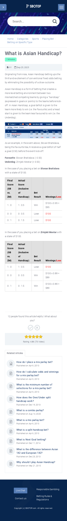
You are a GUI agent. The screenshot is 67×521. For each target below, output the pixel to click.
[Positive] (30, 326)
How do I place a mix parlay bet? (34, 362)
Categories (22, 39)
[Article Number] (8, 67)
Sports (35, 39)
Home (10, 39)
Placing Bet (48, 39)
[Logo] (33, 6)
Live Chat (20, 490)
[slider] (34, 337)
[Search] (55, 21)
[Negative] (37, 326)
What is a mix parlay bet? (30, 420)
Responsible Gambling (48, 489)
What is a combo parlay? (30, 410)
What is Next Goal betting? (31, 439)
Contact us (20, 498)
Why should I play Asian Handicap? (35, 462)
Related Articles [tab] (15, 353)
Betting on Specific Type (19, 42)
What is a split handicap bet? (32, 429)
